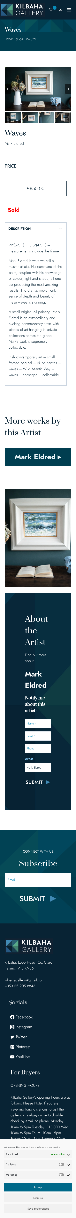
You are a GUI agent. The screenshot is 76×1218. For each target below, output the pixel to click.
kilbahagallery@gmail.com (24, 980)
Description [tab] (19, 228)
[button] (13, 117)
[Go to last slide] (8, 89)
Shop (19, 39)
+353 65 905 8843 (20, 986)
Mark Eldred (14, 143)
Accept (38, 1187)
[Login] (60, 9)
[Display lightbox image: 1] (38, 89)
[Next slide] (68, 89)
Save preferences (38, 1208)
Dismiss (38, 1198)
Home (9, 39)
